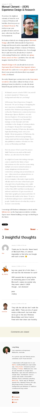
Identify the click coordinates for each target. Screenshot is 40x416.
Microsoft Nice (7, 70)
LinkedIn (16, 400)
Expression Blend (8, 67)
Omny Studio (19, 367)
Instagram (16, 397)
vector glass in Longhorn (27, 70)
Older (5, 229)
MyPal (14, 365)
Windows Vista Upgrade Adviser (24, 67)
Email (15, 402)
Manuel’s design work (9, 65)
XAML (4, 74)
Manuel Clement (9, 26)
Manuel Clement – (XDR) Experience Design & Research (18, 8)
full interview (6, 212)
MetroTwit (15, 381)
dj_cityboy (5, 274)
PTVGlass (20, 369)
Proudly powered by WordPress (20, 412)
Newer (34, 229)
